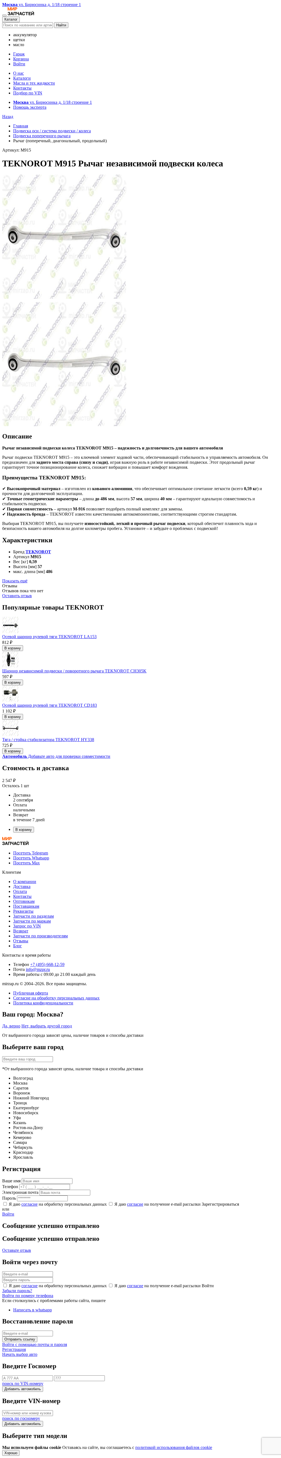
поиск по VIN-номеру (22, 1383)
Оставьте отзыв (16, 1250)
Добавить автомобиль (22, 1389)
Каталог (11, 19)
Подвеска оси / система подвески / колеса (52, 131)
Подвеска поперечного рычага (42, 135)
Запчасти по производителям (40, 936)
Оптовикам (24, 901)
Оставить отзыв (17, 595)
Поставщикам (26, 906)
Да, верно (11, 1026)
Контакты (22, 88)
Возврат (20, 931)
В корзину (12, 648)
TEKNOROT (38, 551)
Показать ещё (14, 581)
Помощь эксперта (29, 107)
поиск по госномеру (21, 1418)
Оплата (20, 891)
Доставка (21, 886)
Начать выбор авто (19, 1354)
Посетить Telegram (30, 853)
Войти (19, 64)
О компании (24, 881)
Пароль (9, 1198)
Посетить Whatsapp (31, 858)
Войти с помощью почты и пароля (34, 1344)
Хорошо (10, 1453)
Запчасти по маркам (32, 921)
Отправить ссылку (19, 1339)
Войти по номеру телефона (27, 1295)
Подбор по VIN (27, 93)
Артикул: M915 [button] (16, 150)
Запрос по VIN (27, 926)
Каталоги (22, 78)
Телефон (10, 1186)
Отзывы (20, 941)
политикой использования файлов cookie (173, 1447)
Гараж (19, 54)
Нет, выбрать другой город (46, 1026)
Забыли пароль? (17, 1290)
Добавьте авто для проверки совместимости (56, 756)
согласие (29, 1204)
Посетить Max (26, 863)
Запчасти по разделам (33, 916)
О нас (18, 73)
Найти (61, 25)
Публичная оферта (30, 993)
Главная (20, 126)
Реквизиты (23, 911)
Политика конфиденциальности (43, 1003)
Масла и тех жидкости (34, 83)
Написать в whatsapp (32, 1310)
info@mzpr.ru (38, 969)
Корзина (21, 59)
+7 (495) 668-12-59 (47, 964)
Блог (17, 945)
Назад (7, 116)
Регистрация (14, 1349)
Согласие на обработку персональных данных (56, 998)
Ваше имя (11, 1180)
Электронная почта (20, 1192)
